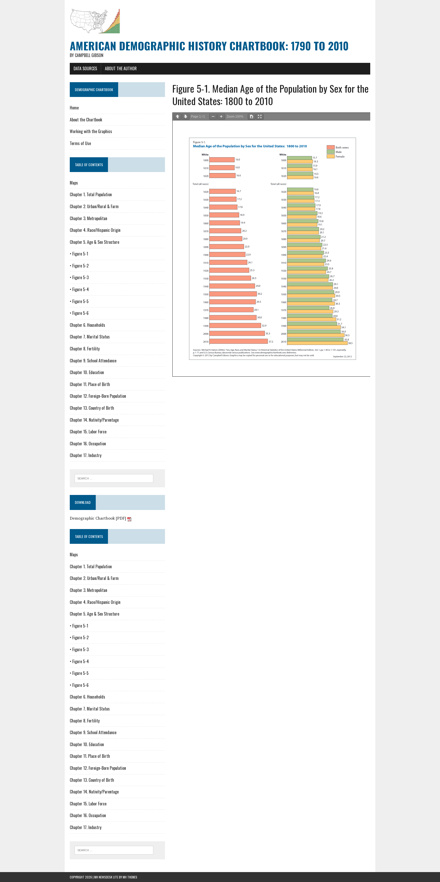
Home (74, 108)
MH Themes (130, 877)
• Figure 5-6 (79, 313)
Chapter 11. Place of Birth (90, 384)
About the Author (121, 68)
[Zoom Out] (213, 117)
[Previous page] (177, 117)
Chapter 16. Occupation (88, 443)
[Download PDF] (251, 117)
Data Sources (85, 68)
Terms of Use (80, 143)
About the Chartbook (86, 120)
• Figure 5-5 (79, 301)
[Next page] (185, 117)
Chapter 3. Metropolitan (88, 218)
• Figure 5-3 (79, 277)
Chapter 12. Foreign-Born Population (98, 396)
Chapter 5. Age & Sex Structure (94, 242)
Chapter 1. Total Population (91, 194)
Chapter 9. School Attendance (93, 361)
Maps (74, 183)
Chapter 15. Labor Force (88, 432)
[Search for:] (114, 478)
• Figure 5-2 (79, 266)
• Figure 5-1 (79, 254)
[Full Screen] (260, 117)
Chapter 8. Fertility (85, 349)
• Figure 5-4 (79, 289)
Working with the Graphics (91, 131)
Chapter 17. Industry (85, 455)
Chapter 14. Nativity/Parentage (94, 420)
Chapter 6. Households (87, 325)
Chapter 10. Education (87, 372)
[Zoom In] (221, 117)
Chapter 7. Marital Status (90, 337)
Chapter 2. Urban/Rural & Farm (94, 206)
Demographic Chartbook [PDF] (98, 518)
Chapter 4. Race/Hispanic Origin (95, 230)
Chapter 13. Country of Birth (92, 408)
